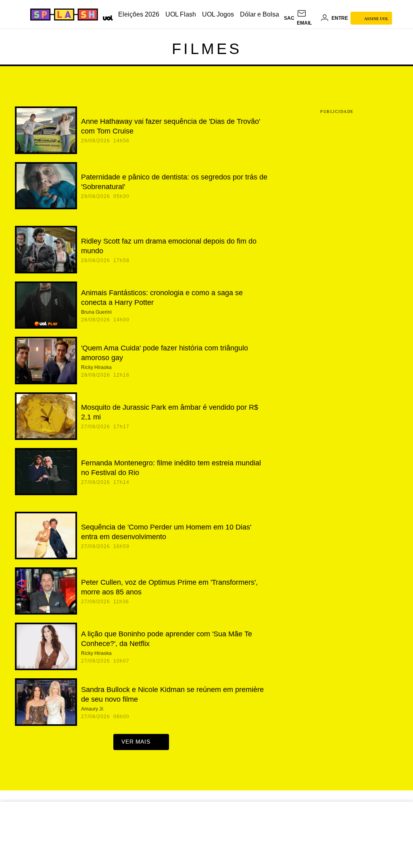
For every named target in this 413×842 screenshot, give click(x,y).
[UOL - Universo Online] (106, 17)
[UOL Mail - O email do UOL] (307, 18)
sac (289, 18)
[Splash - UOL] (63, 14)
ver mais (135, 741)
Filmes (207, 48)
